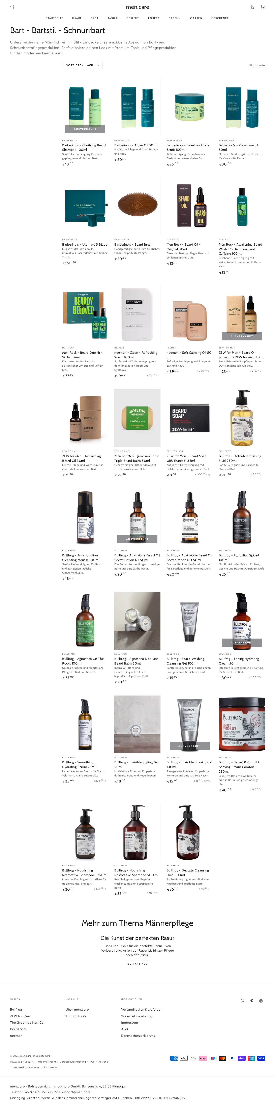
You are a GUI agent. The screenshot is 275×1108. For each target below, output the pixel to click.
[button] (12, 6)
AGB (124, 1029)
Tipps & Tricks (76, 1016)
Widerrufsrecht (47, 1061)
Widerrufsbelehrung (136, 1016)
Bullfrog (16, 1009)
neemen (16, 1036)
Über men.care (77, 1009)
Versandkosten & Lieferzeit (142, 1009)
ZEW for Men (20, 1016)
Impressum (129, 1022)
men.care (25, 1055)
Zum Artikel (137, 963)
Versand (103, 1061)
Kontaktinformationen (27, 1067)
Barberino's (19, 1029)
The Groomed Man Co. (27, 1022)
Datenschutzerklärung (138, 1036)
